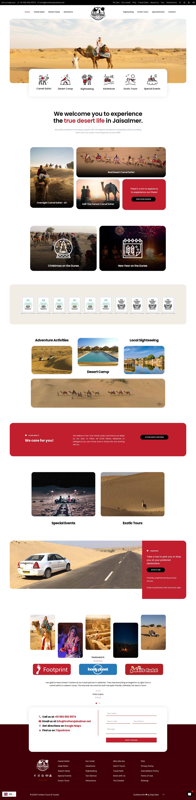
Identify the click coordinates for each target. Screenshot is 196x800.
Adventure (90, 766)
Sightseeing (91, 771)
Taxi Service (91, 776)
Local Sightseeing (144, 340)
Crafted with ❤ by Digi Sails (146, 795)
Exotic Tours (132, 523)
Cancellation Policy (150, 771)
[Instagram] (38, 775)
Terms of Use (147, 776)
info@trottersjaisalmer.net (52, 2)
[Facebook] (35, 775)
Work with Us (119, 776)
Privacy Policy (147, 766)
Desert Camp (98, 371)
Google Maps (73, 726)
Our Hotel (125, 2)
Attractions (171, 2)
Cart (117, 2)
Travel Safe (143, 2)
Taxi (162, 2)
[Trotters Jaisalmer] (98, 13)
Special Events (63, 523)
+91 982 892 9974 (28, 2)
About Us (154, 2)
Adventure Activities (52, 340)
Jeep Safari (63, 766)
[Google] (42, 775)
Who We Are (119, 761)
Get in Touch (119, 766)
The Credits (118, 780)
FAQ (134, 2)
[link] (98, 304)
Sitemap (144, 780)
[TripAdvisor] (46, 775)
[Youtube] (50, 775)
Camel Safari (64, 761)
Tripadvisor (62, 730)
